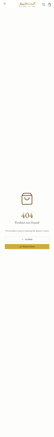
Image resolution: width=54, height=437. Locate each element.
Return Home (29, 246)
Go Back (28, 239)
